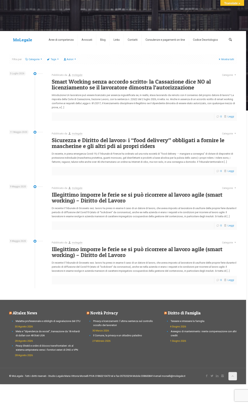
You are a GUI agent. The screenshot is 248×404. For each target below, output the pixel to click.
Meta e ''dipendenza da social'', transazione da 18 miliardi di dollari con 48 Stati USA (48, 333)
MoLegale (22, 39)
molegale (77, 75)
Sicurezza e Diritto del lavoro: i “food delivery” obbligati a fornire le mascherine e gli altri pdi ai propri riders (138, 143)
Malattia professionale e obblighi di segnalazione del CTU (48, 321)
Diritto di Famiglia (184, 313)
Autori (70, 59)
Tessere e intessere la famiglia (187, 321)
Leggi (231, 116)
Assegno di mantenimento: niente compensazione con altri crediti (204, 333)
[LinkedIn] (217, 376)
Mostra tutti (227, 59)
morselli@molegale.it (173, 376)
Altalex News (25, 313)
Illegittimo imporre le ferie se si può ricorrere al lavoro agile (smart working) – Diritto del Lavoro (137, 197)
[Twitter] (212, 376)
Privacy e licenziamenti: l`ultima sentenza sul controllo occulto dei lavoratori (123, 323)
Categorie (34, 59)
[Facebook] (207, 376)
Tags (53, 59)
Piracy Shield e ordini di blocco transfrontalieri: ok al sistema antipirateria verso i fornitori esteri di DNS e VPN (47, 347)
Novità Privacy (104, 313)
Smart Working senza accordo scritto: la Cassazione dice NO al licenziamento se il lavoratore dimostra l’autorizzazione (131, 84)
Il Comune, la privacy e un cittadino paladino (117, 335)
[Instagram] (222, 376)
